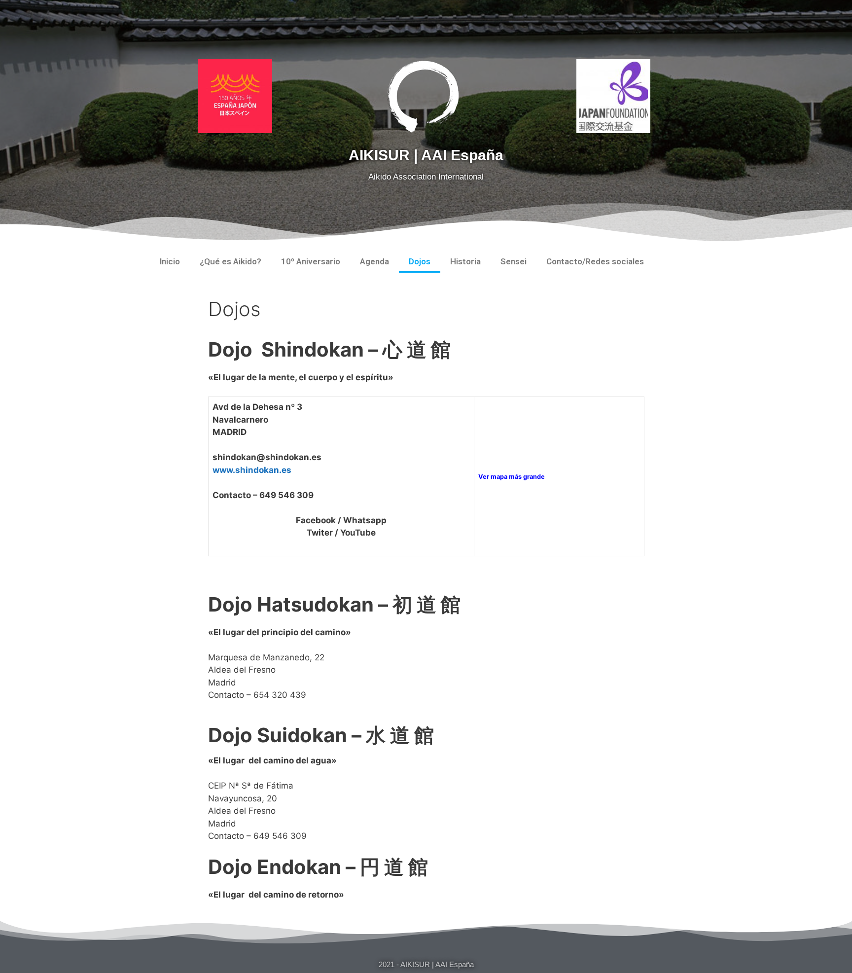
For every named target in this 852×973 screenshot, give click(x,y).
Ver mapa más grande (511, 476)
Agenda (374, 261)
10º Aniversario (310, 261)
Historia (465, 261)
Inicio (170, 261)
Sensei (513, 261)
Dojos (419, 261)
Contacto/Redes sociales (595, 261)
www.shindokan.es (252, 470)
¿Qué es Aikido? (230, 261)
